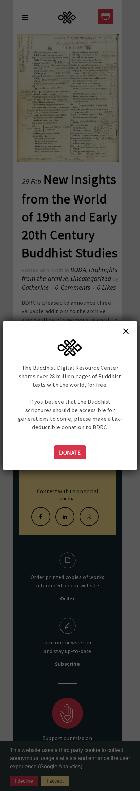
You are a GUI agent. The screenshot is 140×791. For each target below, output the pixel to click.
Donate (70, 452)
